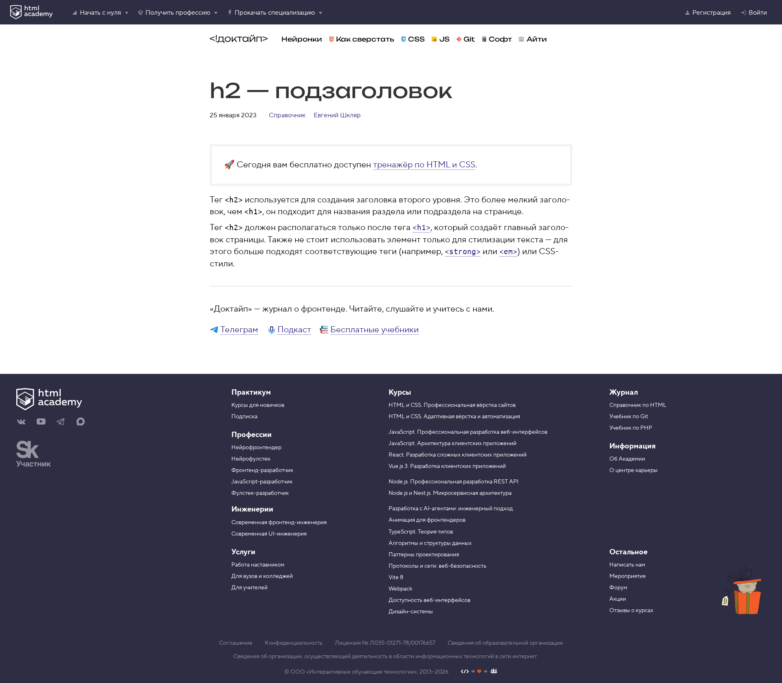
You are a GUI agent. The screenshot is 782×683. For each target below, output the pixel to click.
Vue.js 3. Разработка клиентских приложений (447, 466)
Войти (758, 13)
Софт (500, 39)
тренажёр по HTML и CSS (424, 164)
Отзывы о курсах (631, 610)
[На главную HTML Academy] (86, 400)
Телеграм (239, 329)
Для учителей (249, 587)
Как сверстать (365, 39)
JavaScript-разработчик (261, 481)
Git (469, 39)
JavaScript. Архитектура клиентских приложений (452, 443)
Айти (537, 39)
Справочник (287, 115)
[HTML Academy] (31, 12)
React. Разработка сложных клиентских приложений (458, 455)
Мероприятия (627, 576)
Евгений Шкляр (337, 115)
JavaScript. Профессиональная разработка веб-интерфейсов (468, 432)
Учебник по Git (628, 416)
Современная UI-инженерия (269, 534)
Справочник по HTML (637, 405)
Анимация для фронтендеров (427, 520)
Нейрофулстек (250, 459)
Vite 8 (396, 577)
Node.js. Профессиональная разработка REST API (453, 481)
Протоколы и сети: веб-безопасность (437, 566)
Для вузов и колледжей (262, 576)
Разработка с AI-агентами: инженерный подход (451, 508)
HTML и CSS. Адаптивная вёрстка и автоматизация (454, 416)
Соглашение (236, 643)
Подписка (244, 416)
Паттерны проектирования (424, 554)
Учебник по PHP (630, 428)
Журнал (623, 392)
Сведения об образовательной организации (505, 643)
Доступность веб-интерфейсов (429, 600)
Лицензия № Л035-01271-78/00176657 (385, 643)
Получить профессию (177, 13)
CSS (416, 39)
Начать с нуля (100, 13)
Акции (617, 599)
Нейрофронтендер (256, 447)
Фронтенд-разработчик (262, 470)
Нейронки (301, 39)
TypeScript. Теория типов (421, 532)
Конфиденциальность (294, 643)
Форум (618, 587)
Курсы (400, 392)
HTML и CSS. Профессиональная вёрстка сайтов (452, 405)
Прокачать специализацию (275, 13)
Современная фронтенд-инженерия (279, 522)
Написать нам (627, 565)
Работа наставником (257, 565)
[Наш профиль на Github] (479, 672)
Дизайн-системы (411, 611)
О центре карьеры (633, 470)
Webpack (400, 589)
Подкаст (294, 329)
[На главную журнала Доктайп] (239, 39)
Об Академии (627, 459)
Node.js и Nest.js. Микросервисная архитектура (450, 493)
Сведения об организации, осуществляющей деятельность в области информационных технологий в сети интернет (385, 656)
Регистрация (711, 13)
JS (444, 39)
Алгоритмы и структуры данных (430, 543)
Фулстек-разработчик (260, 493)
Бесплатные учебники (374, 329)
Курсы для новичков (257, 405)
